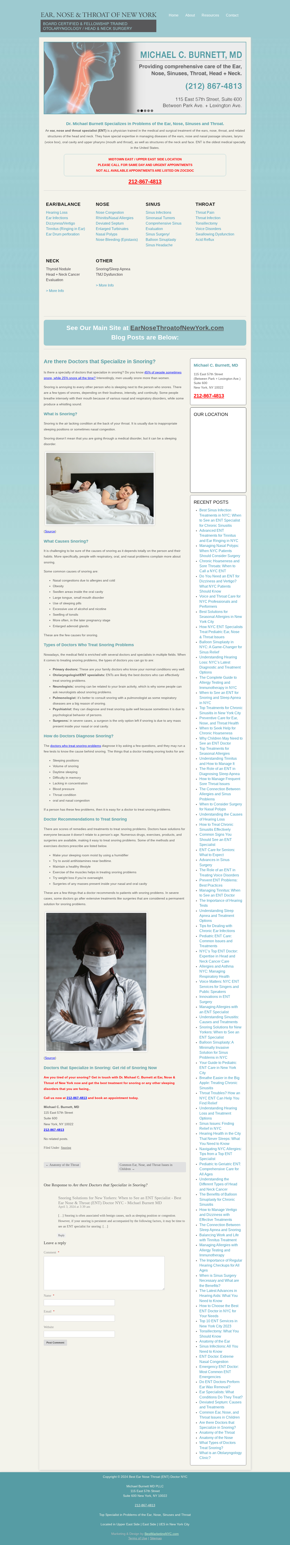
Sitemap (156, 1538)
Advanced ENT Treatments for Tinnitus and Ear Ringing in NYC (218, 536)
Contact (232, 15)
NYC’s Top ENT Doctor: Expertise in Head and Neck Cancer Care (218, 956)
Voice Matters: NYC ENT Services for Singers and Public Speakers (219, 987)
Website (49, 1327)
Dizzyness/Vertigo (60, 223)
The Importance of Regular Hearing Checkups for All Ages (220, 1265)
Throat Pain (205, 212)
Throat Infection (208, 218)
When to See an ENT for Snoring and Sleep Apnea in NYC (220, 698)
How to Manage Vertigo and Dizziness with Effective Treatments (218, 1215)
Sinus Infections (158, 212)
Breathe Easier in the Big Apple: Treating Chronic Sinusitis (219, 1083)
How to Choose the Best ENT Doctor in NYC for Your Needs (218, 1311)
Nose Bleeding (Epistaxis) (117, 240)
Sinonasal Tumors (160, 218)
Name (49, 1295)
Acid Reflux (205, 240)
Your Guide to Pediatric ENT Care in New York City (218, 1068)
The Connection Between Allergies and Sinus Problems (219, 794)
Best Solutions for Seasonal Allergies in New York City (220, 617)
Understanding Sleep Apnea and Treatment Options (216, 916)
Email (49, 1311)
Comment (51, 1252)
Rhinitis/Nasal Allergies (114, 218)
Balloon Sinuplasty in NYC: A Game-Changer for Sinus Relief (220, 647)
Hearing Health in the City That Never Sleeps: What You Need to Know (220, 1139)
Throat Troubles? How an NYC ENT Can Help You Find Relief (219, 1098)
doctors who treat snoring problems (75, 746)
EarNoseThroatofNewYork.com (177, 327)
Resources (210, 15)
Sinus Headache (159, 245)
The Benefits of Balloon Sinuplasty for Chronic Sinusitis (218, 1199)
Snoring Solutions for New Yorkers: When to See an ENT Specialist (220, 1032)
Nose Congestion (110, 212)
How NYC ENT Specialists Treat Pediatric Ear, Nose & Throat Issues (221, 632)
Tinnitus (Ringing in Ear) (65, 229)
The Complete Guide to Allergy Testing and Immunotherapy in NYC (218, 683)
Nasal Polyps (106, 234)
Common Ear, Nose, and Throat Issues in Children (146, 1167)
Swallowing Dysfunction (215, 234)
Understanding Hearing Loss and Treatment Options (218, 1113)
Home (174, 15)
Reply (61, 1235)
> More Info (55, 291)
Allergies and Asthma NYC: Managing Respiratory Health (216, 971)
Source (50, 531)
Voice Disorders (208, 229)
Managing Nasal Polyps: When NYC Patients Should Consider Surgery (219, 551)
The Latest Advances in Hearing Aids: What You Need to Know (218, 1296)
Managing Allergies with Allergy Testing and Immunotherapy (218, 1250)
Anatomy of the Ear (214, 1341)
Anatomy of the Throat (62, 1165)
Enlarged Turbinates (112, 229)
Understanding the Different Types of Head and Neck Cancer (218, 1184)
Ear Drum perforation (63, 234)
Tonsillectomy (207, 223)
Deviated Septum (110, 223)
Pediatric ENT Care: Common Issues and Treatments (215, 941)
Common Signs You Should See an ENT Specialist (215, 840)
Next (241, 77)
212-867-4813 (145, 181)
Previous (48, 77)
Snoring (66, 1147)
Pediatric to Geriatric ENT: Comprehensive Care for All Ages (220, 1169)
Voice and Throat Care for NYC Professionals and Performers (220, 601)
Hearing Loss (57, 212)
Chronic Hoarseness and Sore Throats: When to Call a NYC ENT (219, 566)
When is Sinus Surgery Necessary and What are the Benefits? (219, 1281)
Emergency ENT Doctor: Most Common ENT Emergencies (219, 1372)
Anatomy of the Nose (216, 1438)
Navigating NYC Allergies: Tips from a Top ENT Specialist (220, 1154)
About (190, 15)
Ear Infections (57, 218)
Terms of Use (137, 1538)
